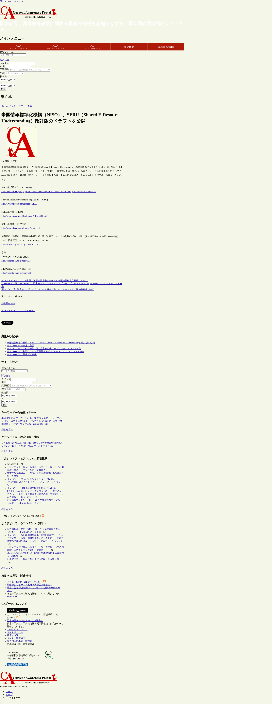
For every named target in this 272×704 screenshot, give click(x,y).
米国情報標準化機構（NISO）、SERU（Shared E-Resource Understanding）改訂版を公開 (51, 342)
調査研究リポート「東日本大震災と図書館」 (29, 584)
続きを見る (7, 429)
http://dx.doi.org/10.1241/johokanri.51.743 (20, 244)
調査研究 (129, 47)
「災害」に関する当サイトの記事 (24, 581)
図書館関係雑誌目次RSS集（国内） (25, 620)
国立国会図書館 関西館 (19, 641)
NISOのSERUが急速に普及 (20, 345)
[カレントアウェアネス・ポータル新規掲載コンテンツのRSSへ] (17, 617)
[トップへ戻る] (1, 703)
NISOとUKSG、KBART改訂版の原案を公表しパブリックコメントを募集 (44, 348)
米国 (28, 280)
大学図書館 (36, 280)
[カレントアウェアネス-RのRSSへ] (43, 516)
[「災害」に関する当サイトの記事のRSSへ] (44, 581)
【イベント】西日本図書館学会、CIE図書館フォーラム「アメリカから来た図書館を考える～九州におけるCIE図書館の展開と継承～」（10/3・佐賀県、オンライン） (35, 538)
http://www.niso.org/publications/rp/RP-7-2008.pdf (24, 216)
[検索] (1, 58)
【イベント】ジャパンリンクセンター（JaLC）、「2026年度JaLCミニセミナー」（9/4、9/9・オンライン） (34, 482)
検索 (3, 89)
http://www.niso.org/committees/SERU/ (19, 204)
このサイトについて (17, 629)
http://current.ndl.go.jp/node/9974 (16, 261)
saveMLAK (12, 596)
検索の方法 (12, 635)
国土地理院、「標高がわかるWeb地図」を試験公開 (33, 559)
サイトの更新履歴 (16, 638)
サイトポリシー (15, 632)
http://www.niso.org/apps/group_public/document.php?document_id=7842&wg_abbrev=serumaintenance (48, 191)
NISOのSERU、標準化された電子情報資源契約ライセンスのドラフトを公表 (45, 351)
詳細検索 (4, 60)
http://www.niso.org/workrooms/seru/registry (21, 228)
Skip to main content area (11, 1)
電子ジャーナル (50, 280)
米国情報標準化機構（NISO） (73, 280)
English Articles (166, 46)
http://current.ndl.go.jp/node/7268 (16, 273)
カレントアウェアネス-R (13, 280)
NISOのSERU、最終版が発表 (22, 354)
